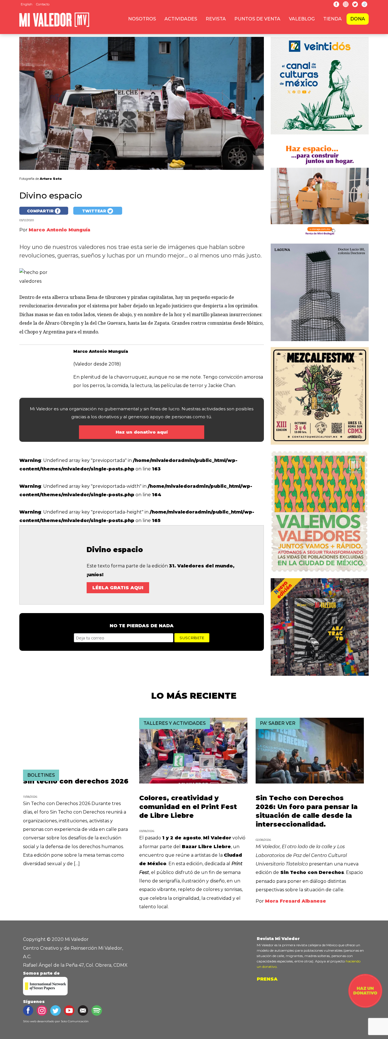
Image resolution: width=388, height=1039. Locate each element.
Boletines (41, 775)
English (26, 4)
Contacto (42, 4)
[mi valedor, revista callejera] (54, 26)
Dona (357, 19)
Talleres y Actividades (174, 723)
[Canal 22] (319, 135)
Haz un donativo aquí (142, 432)
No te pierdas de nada (142, 625)
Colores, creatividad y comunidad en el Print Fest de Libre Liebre (188, 807)
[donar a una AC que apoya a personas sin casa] (365, 1006)
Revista (216, 19)
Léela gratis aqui (117, 587)
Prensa (267, 979)
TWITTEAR (94, 211)
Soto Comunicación (75, 1021)
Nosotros (142, 19)
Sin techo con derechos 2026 (75, 781)
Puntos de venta (257, 19)
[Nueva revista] (319, 446)
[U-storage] (319, 239)
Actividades (180, 19)
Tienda (332, 19)
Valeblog (302, 19)
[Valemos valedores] (319, 573)
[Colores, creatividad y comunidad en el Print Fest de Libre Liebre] (193, 782)
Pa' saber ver (277, 723)
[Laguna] (319, 342)
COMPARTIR (41, 211)
